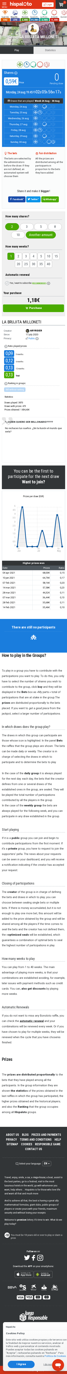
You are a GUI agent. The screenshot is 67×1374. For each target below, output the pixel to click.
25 (26, 264)
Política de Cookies (55, 1355)
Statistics (50, 50)
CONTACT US (33, 1149)
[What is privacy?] (37, 338)
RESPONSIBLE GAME (47, 1144)
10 (18, 235)
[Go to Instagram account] (40, 1258)
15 (56, 256)
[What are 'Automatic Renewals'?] (48, 283)
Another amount (40, 235)
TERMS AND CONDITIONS (36, 1139)
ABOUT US (12, 1135)
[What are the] (5, 346)
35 (41, 264)
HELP (58, 1139)
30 (33, 264)
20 (18, 264)
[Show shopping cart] (61, 4)
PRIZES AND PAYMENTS (46, 1135)
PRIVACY (11, 1139)
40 (48, 264)
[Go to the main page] (21, 4)
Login (49, 4)
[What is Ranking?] (5, 383)
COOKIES (26, 1144)
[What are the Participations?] (15, 72)
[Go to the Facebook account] (34, 1258)
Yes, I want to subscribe (28, 283)
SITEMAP (12, 1144)
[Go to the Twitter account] (27, 1258)
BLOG (25, 1135)
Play (17, 50)
